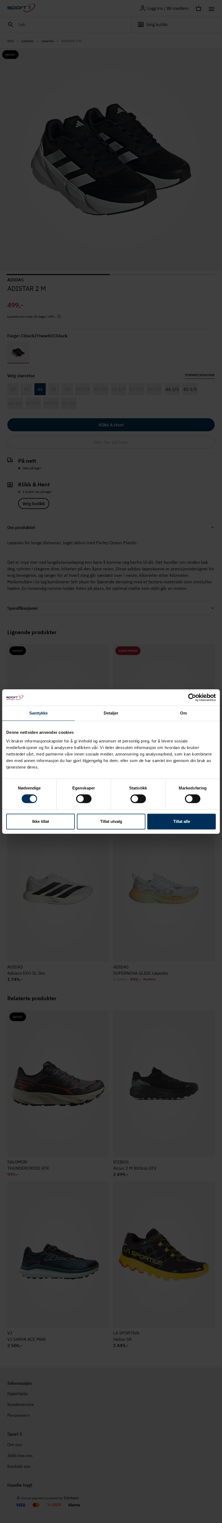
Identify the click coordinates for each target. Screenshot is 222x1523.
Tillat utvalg (111, 821)
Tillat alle (181, 821)
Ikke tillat (40, 821)
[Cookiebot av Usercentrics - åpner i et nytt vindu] (192, 697)
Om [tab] (183, 713)
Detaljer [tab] (111, 713)
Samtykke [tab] (38, 713)
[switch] (84, 798)
